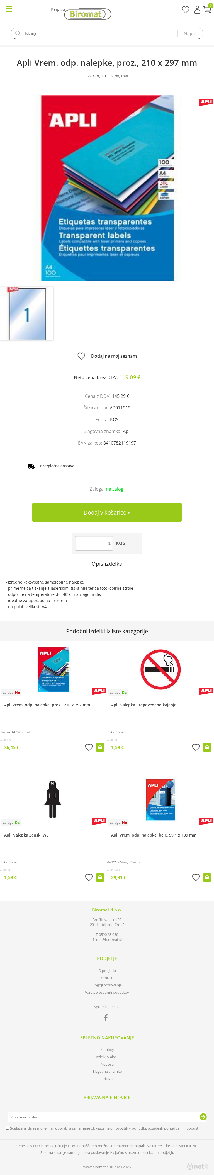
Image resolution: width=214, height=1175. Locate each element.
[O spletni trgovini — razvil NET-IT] (197, 1166)
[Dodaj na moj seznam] (89, 748)
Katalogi (107, 1049)
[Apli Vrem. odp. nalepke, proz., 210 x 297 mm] (107, 188)
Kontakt (107, 977)
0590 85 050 (108, 934)
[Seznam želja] (185, 11)
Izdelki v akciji (107, 1056)
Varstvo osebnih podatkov (107, 992)
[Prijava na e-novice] (203, 1117)
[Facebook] (107, 1018)
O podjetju (107, 970)
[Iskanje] (190, 33)
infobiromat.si (108, 939)
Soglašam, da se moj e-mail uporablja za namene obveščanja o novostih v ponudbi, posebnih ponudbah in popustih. (106, 1128)
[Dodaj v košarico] (100, 747)
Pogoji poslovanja (107, 985)
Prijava (197, 9)
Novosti (107, 1064)
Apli (127, 431)
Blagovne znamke (107, 1071)
